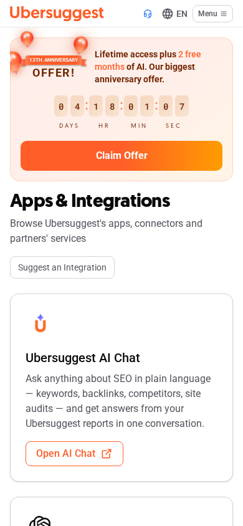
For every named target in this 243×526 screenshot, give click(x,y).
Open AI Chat (65, 453)
